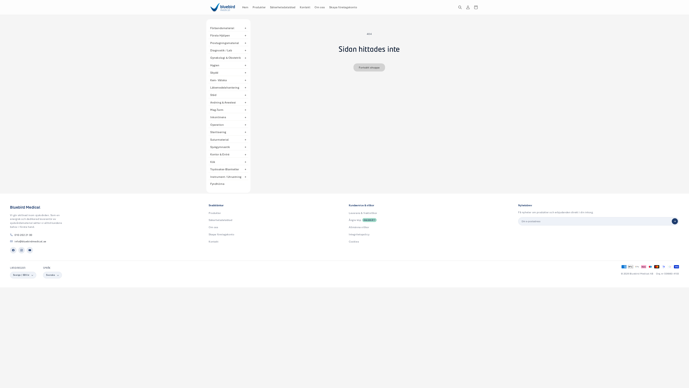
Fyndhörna (217, 184)
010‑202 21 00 (23, 235)
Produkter (215, 213)
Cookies (354, 241)
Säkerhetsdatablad (220, 220)
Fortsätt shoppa (369, 67)
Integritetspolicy (359, 234)
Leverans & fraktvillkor (363, 213)
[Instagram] (21, 250)
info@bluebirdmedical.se (30, 241)
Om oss (213, 227)
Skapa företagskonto (221, 234)
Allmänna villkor (359, 227)
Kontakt (213, 241)
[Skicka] (675, 221)
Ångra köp (362, 220)
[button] (460, 7)
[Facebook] (13, 250)
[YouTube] (30, 250)
